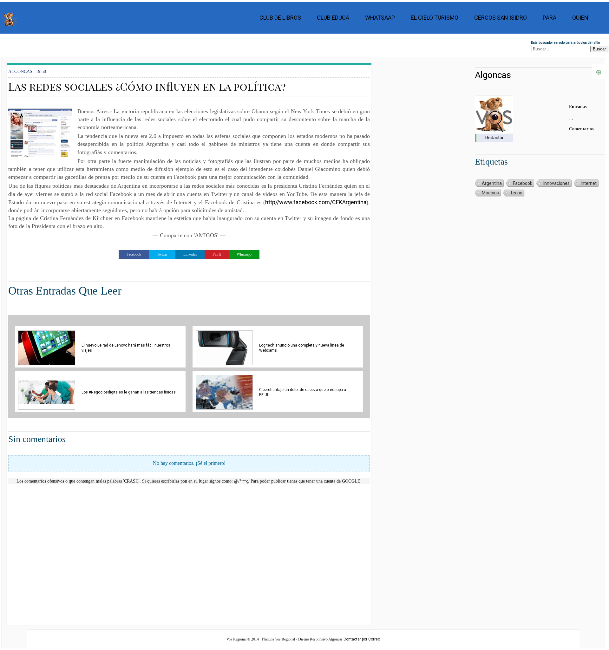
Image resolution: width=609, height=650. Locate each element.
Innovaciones (556, 183)
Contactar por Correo (362, 639)
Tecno (516, 192)
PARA (549, 17)
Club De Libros (280, 17)
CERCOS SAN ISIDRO (500, 17)
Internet (589, 183)
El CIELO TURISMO (434, 17)
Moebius (490, 192)
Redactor (494, 137)
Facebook (522, 183)
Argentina (492, 183)
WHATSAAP (380, 17)
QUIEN (580, 17)
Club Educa (333, 17)
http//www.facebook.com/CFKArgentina (315, 202)
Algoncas (493, 75)
